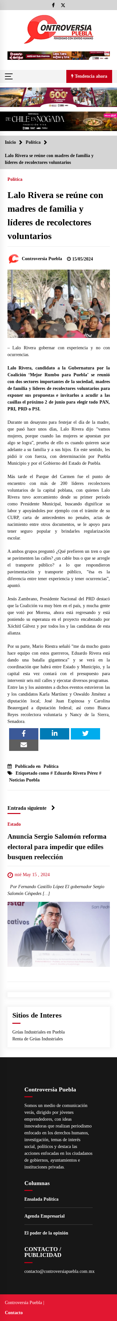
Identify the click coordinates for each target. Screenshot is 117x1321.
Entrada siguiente (26, 808)
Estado (14, 824)
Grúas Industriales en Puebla (38, 1032)
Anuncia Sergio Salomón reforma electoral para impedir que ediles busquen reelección (57, 847)
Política (14, 179)
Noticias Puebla (24, 780)
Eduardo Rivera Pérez (76, 773)
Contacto (14, 1312)
